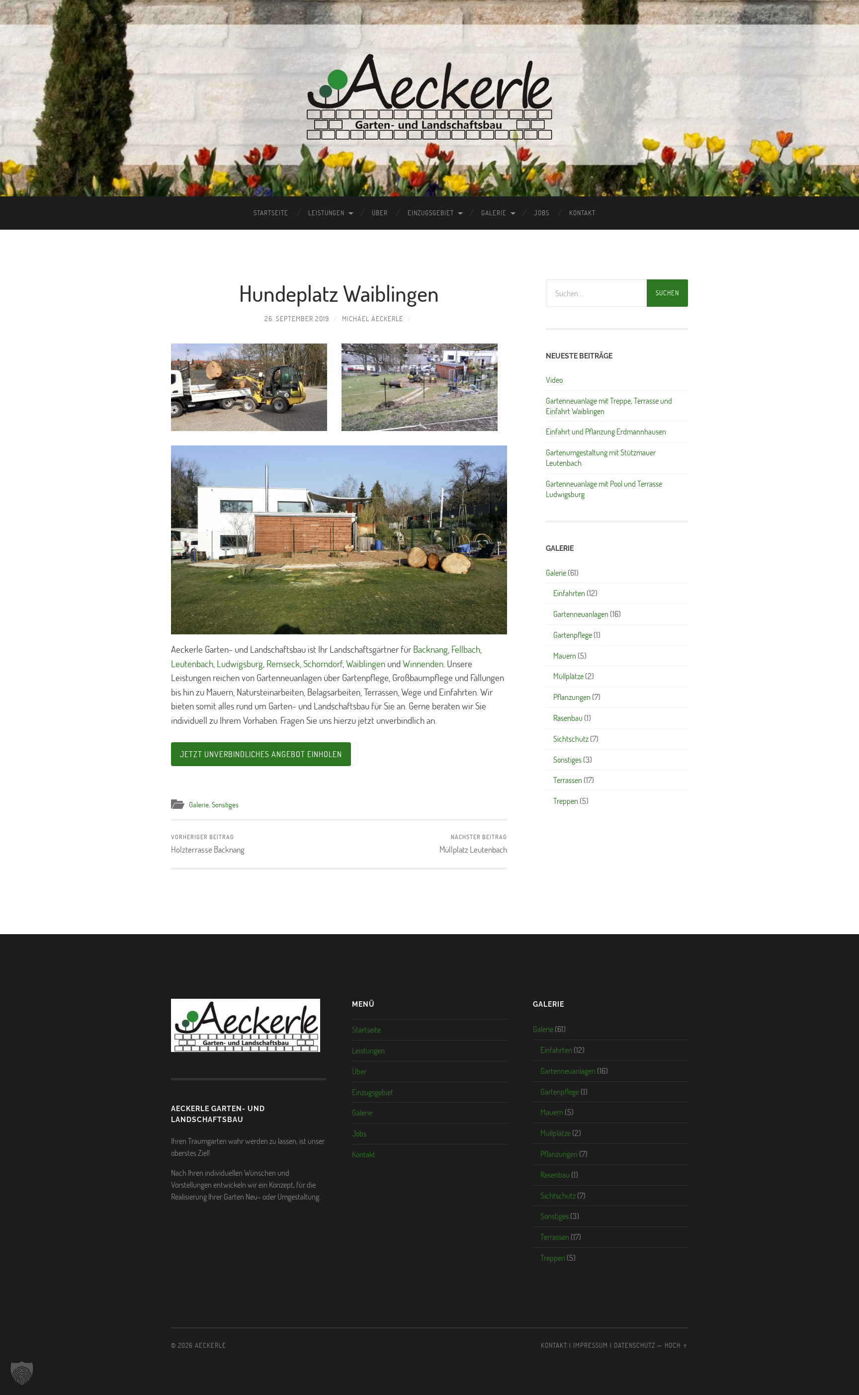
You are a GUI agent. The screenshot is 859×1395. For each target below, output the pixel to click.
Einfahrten (569, 593)
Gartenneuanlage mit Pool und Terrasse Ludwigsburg (604, 489)
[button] (22, 1373)
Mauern (564, 655)
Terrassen (567, 780)
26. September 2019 (296, 318)
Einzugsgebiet (431, 212)
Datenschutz (634, 1345)
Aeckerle (210, 1345)
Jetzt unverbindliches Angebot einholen (261, 754)
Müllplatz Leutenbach (473, 844)
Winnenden (423, 663)
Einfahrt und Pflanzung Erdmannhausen (606, 431)
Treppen (565, 800)
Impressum (590, 1345)
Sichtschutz (571, 738)
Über (380, 212)
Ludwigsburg (240, 663)
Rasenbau (568, 717)
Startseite (271, 212)
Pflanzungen (572, 697)
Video (554, 380)
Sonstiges (225, 804)
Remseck (283, 663)
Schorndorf (323, 663)
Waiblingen (365, 663)
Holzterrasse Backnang (208, 844)
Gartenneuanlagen (580, 614)
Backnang (430, 649)
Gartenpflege (572, 634)
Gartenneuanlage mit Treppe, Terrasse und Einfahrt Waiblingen (609, 406)
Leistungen (326, 212)
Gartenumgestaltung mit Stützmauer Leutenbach (601, 457)
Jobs (541, 212)
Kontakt (582, 212)
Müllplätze (568, 676)
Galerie (494, 212)
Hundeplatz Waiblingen (339, 292)
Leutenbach (192, 663)
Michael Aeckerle (372, 318)
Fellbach (465, 649)
